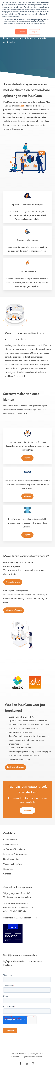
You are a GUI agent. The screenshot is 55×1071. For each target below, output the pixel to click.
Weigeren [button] (34, 32)
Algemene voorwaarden (32, 1057)
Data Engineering (11, 859)
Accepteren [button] (21, 32)
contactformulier (21, 897)
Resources (8, 869)
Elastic (22, 106)
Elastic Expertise (11, 845)
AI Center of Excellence (14, 849)
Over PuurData (10, 840)
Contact (7, 874)
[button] (27, 458)
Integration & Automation (15, 854)
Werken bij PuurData (12, 864)
